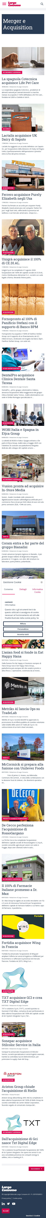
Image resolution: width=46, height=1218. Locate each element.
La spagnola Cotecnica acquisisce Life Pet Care (20, 81)
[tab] (8, 590)
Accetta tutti (23, 634)
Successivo (35, 1169)
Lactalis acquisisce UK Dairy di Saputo (19, 137)
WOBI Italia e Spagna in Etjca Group (20, 431)
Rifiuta (23, 624)
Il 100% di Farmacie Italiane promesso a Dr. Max (19, 890)
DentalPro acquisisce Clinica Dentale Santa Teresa (18, 379)
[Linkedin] (3, 1203)
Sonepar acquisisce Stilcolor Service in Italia (21, 1043)
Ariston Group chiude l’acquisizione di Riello (19, 1088)
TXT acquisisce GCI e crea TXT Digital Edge (22, 999)
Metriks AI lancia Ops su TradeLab (21, 711)
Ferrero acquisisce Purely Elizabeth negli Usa (22, 196)
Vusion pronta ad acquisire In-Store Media (23, 488)
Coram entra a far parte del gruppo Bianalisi (23, 545)
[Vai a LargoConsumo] (14, 3)
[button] (41, 582)
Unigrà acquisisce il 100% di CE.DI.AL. (21, 261)
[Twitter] (8, 1204)
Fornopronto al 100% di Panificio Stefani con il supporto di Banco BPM (20, 323)
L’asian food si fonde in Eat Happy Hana (22, 654)
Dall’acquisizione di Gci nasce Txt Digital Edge (20, 1141)
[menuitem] (7, 1198)
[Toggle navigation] (5, 4)
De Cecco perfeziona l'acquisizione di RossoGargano (17, 829)
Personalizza (23, 629)
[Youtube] (13, 1204)
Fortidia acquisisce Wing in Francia (21, 945)
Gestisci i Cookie (33, 1215)
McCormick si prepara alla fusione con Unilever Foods (23, 766)
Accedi (5, 1211)
